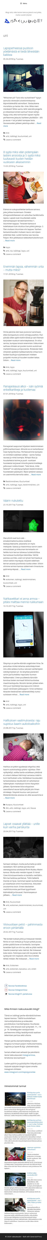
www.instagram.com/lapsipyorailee (19, 1072)
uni (30, 136)
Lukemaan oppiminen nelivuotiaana (34, 1148)
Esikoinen (14, 965)
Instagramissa (29, 1055)
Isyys (8, 247)
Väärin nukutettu (13, 500)
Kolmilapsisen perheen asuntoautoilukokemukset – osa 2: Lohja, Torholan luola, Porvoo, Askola (35, 1123)
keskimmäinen (29, 484)
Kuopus (9, 804)
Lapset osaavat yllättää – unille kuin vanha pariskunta (21, 825)
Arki (7, 133)
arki (7, 136)
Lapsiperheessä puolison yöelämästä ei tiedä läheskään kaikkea (21, 51)
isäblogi (13, 136)
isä (11, 250)
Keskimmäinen (12, 481)
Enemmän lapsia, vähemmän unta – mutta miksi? (23, 268)
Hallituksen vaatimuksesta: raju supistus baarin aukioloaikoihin (21, 722)
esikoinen (10, 579)
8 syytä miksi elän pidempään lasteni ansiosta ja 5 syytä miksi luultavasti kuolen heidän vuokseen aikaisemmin (21, 157)
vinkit (33, 969)
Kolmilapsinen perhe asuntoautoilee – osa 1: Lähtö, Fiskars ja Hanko (34, 1200)
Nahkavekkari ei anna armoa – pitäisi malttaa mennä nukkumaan (23, 600)
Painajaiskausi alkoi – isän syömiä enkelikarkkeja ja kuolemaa (23, 387)
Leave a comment (13, 139)
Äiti (7, 808)
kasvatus (23, 969)
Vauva (33, 808)
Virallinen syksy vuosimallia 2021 (32, 1174)
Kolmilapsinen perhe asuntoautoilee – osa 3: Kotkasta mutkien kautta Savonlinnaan (34, 1096)
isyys (23, 250)
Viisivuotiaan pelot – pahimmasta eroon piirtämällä (22, 926)
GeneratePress (36, 1236)
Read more (10, 240)
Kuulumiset (24, 481)
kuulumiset (23, 136)
